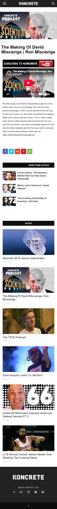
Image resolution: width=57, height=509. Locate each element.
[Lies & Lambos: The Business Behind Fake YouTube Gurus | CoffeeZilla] (9, 175)
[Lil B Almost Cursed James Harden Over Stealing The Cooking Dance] (28, 438)
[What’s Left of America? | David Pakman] (9, 188)
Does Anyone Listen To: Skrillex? (23, 375)
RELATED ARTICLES (17, 165)
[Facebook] (14, 492)
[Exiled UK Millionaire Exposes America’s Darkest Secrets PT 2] (28, 397)
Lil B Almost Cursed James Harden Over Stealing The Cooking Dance (27, 456)
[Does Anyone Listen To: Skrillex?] (28, 359)
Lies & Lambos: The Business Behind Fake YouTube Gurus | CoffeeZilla (32, 175)
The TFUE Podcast (14, 337)
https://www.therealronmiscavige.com (19, 134)
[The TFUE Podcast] (28, 321)
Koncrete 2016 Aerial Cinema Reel (24, 258)
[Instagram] (28, 492)
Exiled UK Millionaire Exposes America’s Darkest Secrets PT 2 (27, 415)
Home (3, 42)
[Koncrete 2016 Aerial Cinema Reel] (28, 242)
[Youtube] (42, 492)
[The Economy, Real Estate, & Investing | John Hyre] (9, 201)
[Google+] (21, 492)
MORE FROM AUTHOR (39, 165)
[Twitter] (35, 492)
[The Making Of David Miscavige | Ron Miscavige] (28, 280)
